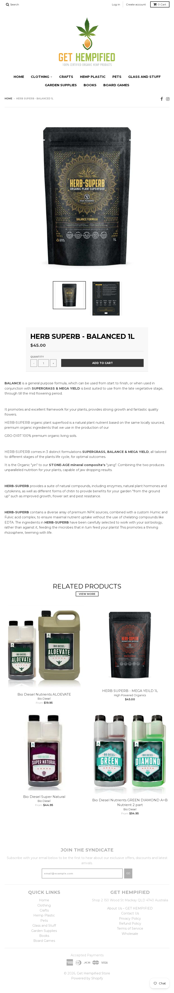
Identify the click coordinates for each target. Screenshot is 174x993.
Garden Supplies (61, 85)
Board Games (116, 85)
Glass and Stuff (144, 77)
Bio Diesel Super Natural (44, 796)
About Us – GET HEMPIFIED (130, 908)
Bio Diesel (44, 698)
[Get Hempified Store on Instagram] (167, 99)
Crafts (66, 77)
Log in (116, 4)
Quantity (37, 356)
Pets (116, 77)
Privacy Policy (130, 918)
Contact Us (130, 913)
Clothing (40, 77)
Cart (162, 4)
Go (128, 873)
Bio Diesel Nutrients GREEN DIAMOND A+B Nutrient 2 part (130, 802)
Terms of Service (130, 928)
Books (90, 85)
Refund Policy (130, 923)
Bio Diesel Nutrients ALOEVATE (44, 694)
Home (19, 77)
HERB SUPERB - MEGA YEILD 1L (130, 691)
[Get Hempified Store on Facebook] (161, 99)
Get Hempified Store (93, 973)
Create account (136, 4)
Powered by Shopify (87, 978)
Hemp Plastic (93, 77)
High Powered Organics (130, 695)
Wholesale (130, 934)
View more (87, 594)
